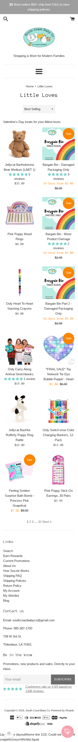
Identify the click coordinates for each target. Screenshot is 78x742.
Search (8, 551)
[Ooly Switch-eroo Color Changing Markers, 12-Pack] (58, 409)
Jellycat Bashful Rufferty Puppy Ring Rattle (19, 435)
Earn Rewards (13, 556)
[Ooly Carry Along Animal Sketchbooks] (19, 348)
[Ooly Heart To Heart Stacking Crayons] (19, 282)
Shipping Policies (14, 580)
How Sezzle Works (16, 570)
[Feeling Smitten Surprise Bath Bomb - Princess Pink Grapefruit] (19, 470)
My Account (11, 590)
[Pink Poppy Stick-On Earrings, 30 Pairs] (58, 470)
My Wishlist (11, 595)
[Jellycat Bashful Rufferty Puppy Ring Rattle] (19, 409)
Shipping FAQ (12, 575)
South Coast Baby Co (38, 710)
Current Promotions (16, 561)
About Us (9, 566)
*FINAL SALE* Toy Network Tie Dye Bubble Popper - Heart (58, 374)
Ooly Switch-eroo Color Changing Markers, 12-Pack (58, 435)
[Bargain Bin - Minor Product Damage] (58, 213)
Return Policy (12, 585)
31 (40, 521)
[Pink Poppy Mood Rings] (19, 213)
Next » (46, 521)
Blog (6, 600)
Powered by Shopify (62, 710)
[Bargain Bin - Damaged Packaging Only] (58, 143)
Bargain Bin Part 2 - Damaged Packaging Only (58, 308)
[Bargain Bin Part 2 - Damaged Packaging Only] (58, 282)
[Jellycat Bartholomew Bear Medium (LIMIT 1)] (19, 143)
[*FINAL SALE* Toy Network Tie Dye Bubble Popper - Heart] (58, 348)
